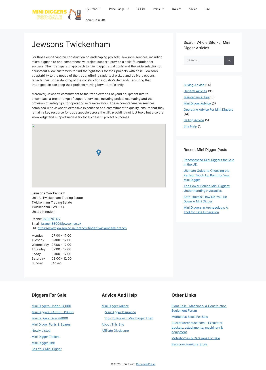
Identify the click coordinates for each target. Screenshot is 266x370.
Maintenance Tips (197, 97)
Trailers (176, 9)
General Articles (195, 91)
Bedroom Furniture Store (189, 344)
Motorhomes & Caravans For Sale (196, 338)
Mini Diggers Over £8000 (50, 318)
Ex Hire (141, 9)
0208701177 (52, 219)
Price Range (117, 9)
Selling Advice (194, 120)
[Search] (229, 60)
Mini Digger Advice (197, 103)
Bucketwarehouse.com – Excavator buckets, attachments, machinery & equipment (197, 327)
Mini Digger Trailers (46, 337)
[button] (98, 152)
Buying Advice (194, 85)
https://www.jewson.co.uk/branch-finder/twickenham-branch (82, 228)
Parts (156, 9)
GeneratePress (145, 364)
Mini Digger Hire (43, 343)
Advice (193, 9)
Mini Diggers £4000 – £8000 (53, 312)
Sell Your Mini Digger (47, 349)
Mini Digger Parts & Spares (51, 324)
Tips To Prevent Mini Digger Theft (129, 318)
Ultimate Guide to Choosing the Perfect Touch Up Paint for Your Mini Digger (207, 175)
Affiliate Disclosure (115, 330)
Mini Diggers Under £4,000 (51, 306)
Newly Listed (41, 330)
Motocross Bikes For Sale (190, 316)
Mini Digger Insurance (120, 312)
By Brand (91, 9)
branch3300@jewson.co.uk (61, 223)
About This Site (95, 20)
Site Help (190, 126)
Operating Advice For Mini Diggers (208, 109)
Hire (207, 9)
